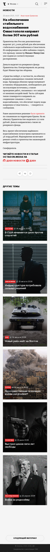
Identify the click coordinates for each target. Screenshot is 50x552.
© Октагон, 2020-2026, (25, 546)
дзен (33, 161)
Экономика (10, 281)
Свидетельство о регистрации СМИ (25, 549)
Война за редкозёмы (17, 500)
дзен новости (16, 161)
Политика (9, 440)
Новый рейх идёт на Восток (21, 341)
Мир (7, 337)
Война (8, 387)
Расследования (11, 496)
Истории (9, 228)
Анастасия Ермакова (29, 16)
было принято (37, 113)
